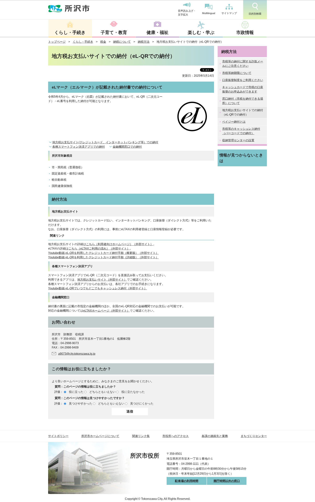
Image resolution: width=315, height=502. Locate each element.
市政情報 (245, 32)
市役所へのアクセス (175, 436)
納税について (122, 41)
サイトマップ (229, 13)
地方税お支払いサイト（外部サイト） (102, 279)
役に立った (76, 391)
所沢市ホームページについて (100, 436)
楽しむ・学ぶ (201, 32)
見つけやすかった (80, 403)
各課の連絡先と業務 (215, 436)
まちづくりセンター (254, 436)
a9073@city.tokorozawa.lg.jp (76, 353)
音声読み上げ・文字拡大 (187, 12)
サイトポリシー (58, 436)
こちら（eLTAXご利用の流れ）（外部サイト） (99, 248)
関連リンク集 (141, 436)
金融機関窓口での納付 (127, 146)
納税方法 (143, 41)
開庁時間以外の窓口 (227, 480)
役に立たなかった (133, 391)
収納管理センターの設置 (238, 140)
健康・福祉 (157, 32)
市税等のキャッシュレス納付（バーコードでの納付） (241, 131)
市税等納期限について (236, 72)
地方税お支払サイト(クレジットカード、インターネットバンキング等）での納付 (105, 142)
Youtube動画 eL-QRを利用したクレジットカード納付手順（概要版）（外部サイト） (103, 252)
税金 (103, 41)
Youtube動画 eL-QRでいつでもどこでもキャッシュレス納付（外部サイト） (97, 288)
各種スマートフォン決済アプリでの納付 (78, 146)
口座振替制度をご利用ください (242, 80)
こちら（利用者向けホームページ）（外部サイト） (119, 244)
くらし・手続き (70, 32)
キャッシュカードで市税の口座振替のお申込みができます (242, 89)
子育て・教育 (114, 32)
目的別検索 (255, 13)
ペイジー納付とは (234, 121)
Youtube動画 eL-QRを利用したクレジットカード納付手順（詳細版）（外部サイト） (103, 257)
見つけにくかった (141, 403)
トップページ (57, 41)
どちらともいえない (102, 391)
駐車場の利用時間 (186, 480)
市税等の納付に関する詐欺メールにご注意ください (242, 63)
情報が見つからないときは (241, 158)
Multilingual (208, 13)
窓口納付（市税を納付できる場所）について (242, 101)
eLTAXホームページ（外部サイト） (106, 310)
